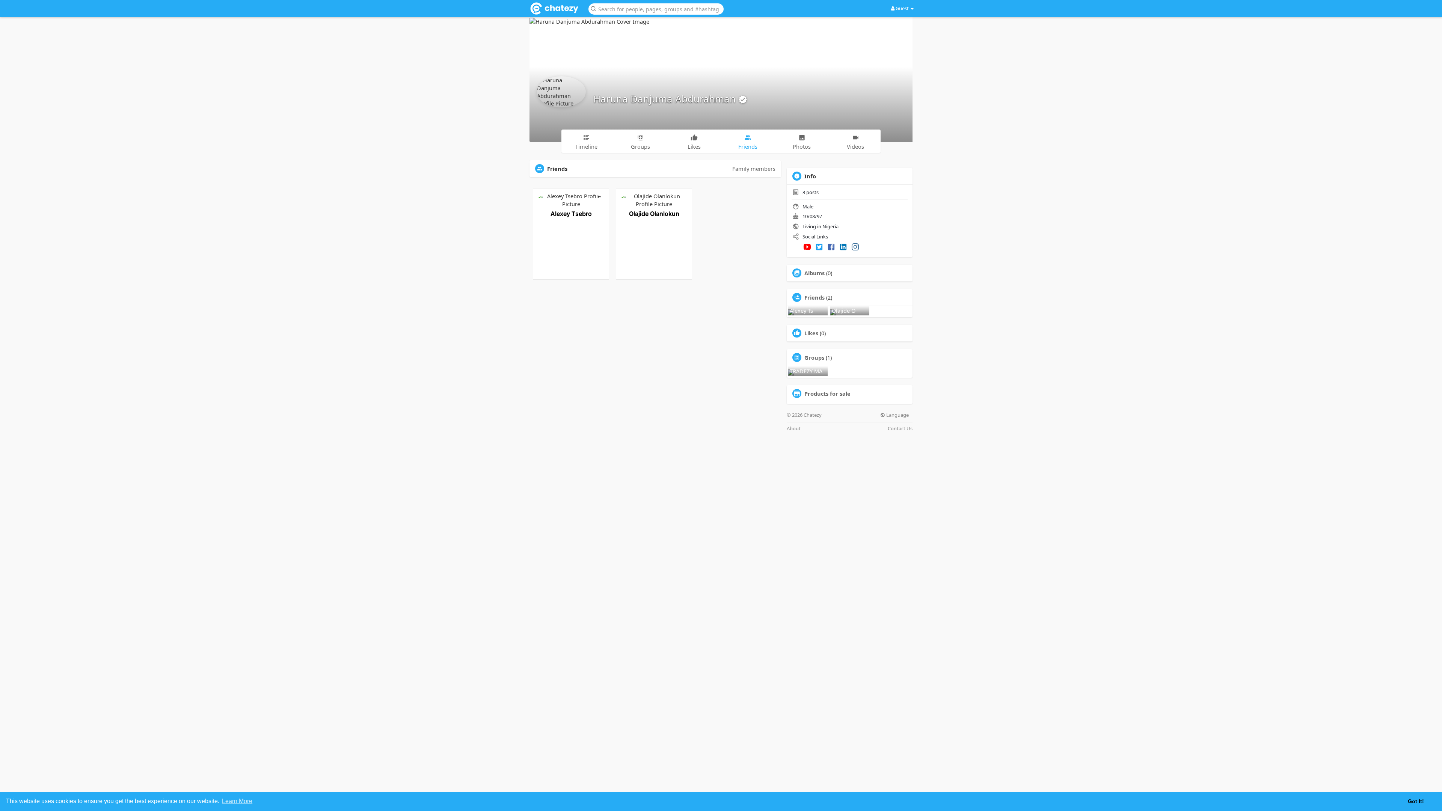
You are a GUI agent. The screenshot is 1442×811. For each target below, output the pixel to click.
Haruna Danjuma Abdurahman (665, 99)
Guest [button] (902, 8)
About (794, 428)
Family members (753, 168)
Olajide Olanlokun (654, 213)
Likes (811, 333)
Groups (814, 357)
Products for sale (827, 393)
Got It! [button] (1416, 801)
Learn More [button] (237, 801)
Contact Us (900, 428)
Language (897, 415)
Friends (814, 297)
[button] (656, 8)
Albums (814, 273)
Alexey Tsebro (571, 213)
